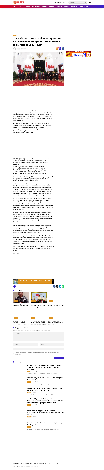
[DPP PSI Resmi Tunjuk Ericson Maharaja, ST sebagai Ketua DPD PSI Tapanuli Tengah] (56, 297)
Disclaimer (41, 463)
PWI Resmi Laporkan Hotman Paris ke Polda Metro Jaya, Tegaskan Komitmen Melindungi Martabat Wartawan (21, 305)
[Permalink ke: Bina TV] (15, 48)
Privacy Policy (50, 463)
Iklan (21, 463)
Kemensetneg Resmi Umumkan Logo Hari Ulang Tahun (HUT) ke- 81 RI (38, 305)
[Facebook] (54, 286)
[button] (85, 2)
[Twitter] (57, 286)
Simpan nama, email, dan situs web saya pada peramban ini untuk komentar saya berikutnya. (37, 353)
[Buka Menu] (90, 2)
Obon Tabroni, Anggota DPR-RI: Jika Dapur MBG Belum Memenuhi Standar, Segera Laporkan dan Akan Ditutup (39, 322)
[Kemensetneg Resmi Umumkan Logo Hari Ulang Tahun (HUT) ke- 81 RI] (39, 297)
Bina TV (18, 48)
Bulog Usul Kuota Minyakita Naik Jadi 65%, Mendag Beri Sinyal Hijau (55, 322)
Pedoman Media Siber (31, 463)
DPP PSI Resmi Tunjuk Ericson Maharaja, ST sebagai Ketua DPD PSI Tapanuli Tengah (56, 305)
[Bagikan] (63, 48)
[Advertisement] (52, 20)
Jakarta (15, 35)
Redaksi (15, 463)
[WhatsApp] (63, 286)
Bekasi (33, 318)
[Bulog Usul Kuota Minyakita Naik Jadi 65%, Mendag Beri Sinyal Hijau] (56, 314)
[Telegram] (60, 286)
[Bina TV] (18, 2)
